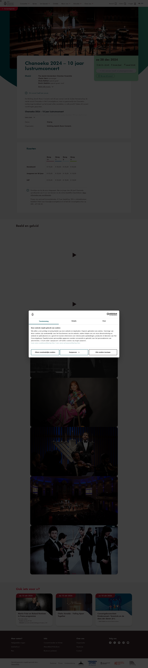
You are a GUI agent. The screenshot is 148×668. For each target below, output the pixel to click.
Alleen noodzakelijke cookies (45, 352)
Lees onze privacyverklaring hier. (68, 343)
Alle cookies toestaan (102, 352)
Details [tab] (74, 321)
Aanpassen (73, 352)
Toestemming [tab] (44, 321)
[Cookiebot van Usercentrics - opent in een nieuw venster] (108, 314)
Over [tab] (104, 321)
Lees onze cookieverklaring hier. (43, 343)
